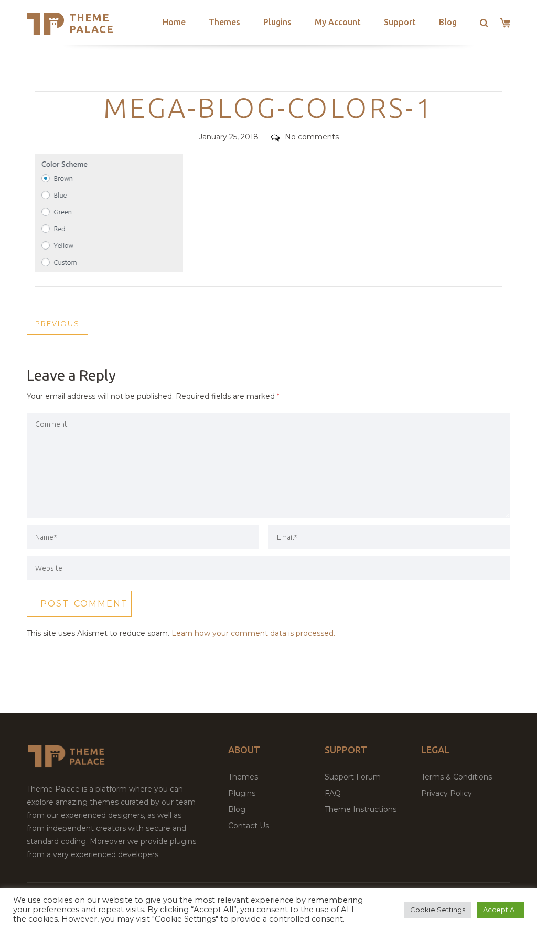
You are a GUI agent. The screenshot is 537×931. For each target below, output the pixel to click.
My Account (338, 22)
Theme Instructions (360, 809)
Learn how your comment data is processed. (253, 633)
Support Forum (353, 777)
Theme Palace (91, 23)
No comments (312, 137)
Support (400, 22)
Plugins (277, 22)
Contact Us (248, 825)
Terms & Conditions (456, 777)
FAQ (333, 793)
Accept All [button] (500, 909)
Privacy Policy (446, 793)
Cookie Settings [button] (437, 909)
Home (174, 22)
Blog (448, 22)
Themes (224, 22)
